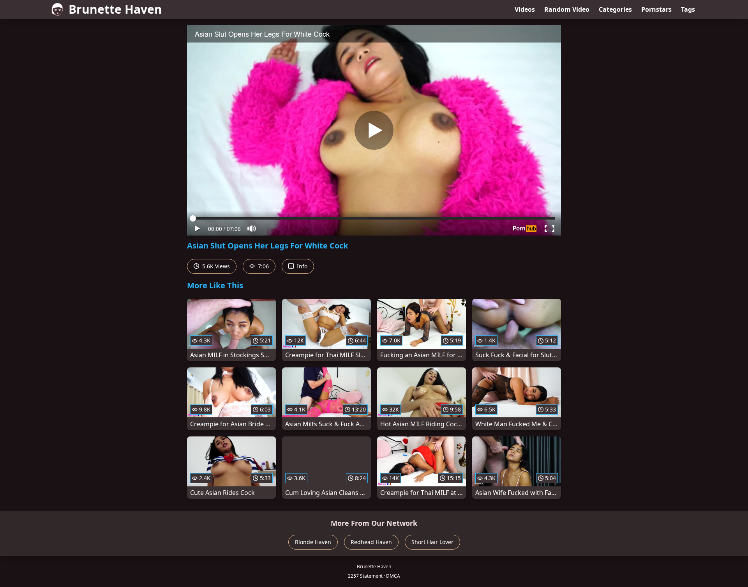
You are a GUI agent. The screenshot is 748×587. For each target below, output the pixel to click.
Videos (525, 9)
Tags (688, 9)
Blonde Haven (313, 542)
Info (301, 266)
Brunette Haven (115, 9)
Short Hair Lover (432, 542)
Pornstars (656, 9)
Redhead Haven (371, 542)
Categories (615, 9)
